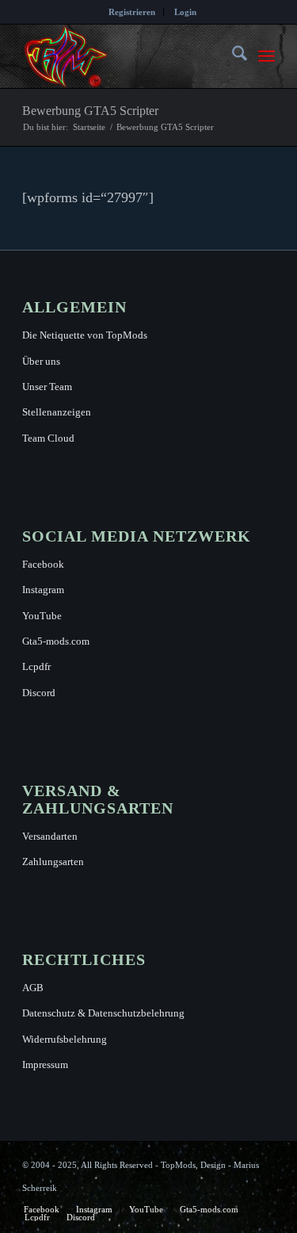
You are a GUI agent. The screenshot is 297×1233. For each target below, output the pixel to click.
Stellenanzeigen (56, 412)
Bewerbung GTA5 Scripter (90, 110)
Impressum (45, 1064)
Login (185, 12)
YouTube (42, 616)
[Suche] (231, 56)
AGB (33, 988)
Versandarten (50, 836)
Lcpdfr (36, 666)
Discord (38, 693)
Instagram (43, 589)
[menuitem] (132, 12)
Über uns (41, 361)
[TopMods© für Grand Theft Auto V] (123, 56)
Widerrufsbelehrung (64, 1039)
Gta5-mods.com (55, 641)
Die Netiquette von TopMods (84, 335)
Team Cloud (48, 438)
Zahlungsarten (53, 861)
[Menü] (266, 56)
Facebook (43, 564)
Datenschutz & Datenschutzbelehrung (103, 1013)
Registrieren (132, 12)
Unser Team (47, 386)
